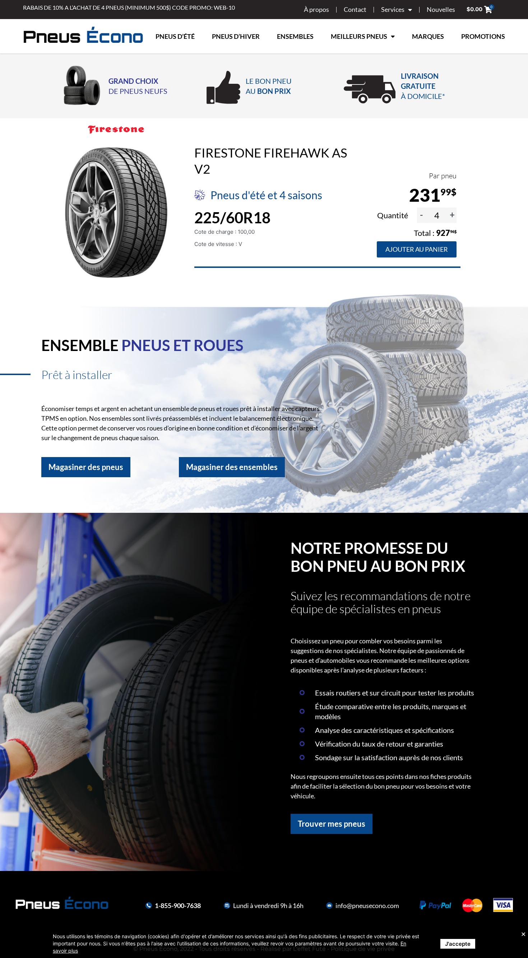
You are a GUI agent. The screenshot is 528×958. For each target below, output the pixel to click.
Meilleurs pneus (359, 36)
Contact (355, 9)
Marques (428, 36)
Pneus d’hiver (236, 36)
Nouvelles (441, 9)
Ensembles (295, 36)
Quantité (393, 215)
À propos (316, 9)
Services (392, 9)
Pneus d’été (175, 36)
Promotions (483, 36)
